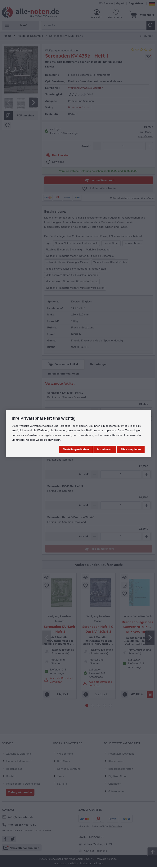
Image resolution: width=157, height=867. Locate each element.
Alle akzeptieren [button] (130, 449)
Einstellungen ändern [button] (76, 449)
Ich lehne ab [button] (104, 449)
